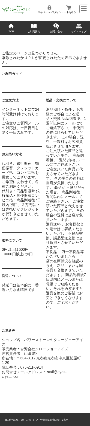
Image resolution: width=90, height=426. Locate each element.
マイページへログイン (49, 12)
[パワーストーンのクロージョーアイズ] (16, 13)
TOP (11, 31)
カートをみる (69, 12)
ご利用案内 (33, 31)
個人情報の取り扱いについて (20, 419)
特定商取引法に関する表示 (54, 419)
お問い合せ (56, 31)
